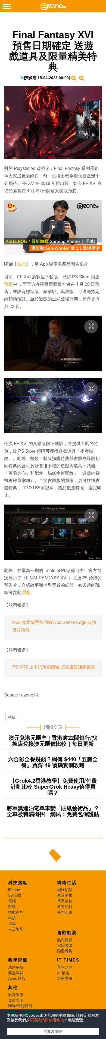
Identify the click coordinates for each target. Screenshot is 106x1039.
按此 (21, 264)
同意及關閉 (53, 1031)
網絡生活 (67, 882)
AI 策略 (63, 973)
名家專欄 (64, 978)
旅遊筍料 (64, 906)
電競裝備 (64, 945)
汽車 (12, 923)
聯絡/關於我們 (20, 1006)
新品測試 (15, 973)
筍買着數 (64, 901)
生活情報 (64, 895)
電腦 (12, 901)
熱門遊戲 (64, 940)
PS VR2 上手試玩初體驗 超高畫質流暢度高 (53, 667)
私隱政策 (15, 995)
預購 (8, 284)
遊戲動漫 (67, 932)
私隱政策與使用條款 (47, 1020)
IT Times (68, 960)
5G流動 (14, 895)
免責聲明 (15, 1000)
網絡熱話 (64, 890)
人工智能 (15, 929)
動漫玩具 (64, 951)
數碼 (12, 906)
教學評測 (18, 960)
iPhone (14, 890)
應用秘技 (15, 967)
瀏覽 (25, 592)
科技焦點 (18, 882)
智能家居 (15, 912)
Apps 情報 (17, 978)
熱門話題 (64, 912)
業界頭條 (64, 967)
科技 (11, 717)
